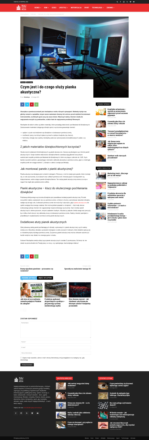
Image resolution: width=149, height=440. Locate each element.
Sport (86, 8)
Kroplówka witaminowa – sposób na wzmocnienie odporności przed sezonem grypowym (118, 112)
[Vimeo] (130, 2)
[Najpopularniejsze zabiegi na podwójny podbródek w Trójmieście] (101, 185)
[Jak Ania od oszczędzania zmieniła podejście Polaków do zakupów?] (31, 289)
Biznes (37, 8)
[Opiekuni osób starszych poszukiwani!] (101, 158)
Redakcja (27, 97)
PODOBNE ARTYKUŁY (29, 278)
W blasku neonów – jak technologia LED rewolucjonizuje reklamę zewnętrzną (122, 415)
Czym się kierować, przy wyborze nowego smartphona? (80, 423)
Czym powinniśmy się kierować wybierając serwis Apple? (121, 384)
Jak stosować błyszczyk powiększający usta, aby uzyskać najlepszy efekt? (122, 425)
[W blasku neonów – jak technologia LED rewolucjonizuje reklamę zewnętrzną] (103, 415)
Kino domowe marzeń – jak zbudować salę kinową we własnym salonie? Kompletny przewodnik (79, 302)
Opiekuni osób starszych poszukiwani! (117, 157)
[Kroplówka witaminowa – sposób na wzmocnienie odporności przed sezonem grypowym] (101, 111)
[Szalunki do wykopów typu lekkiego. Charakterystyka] (103, 395)
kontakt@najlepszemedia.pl (33, 408)
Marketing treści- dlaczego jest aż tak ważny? (118, 174)
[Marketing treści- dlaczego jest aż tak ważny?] (101, 175)
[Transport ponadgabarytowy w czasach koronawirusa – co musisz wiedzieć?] (101, 133)
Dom (45, 8)
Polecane (33, 14)
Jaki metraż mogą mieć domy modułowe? (78, 384)
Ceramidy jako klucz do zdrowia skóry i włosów (116, 122)
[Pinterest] (32, 104)
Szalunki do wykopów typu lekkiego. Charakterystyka (120, 394)
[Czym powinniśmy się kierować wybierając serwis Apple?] (103, 386)
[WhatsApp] (36, 104)
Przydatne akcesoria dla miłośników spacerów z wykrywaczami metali (117, 195)
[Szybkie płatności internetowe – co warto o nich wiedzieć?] (101, 206)
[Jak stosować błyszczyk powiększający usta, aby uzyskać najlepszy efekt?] (103, 425)
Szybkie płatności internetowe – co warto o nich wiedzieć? (117, 205)
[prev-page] (21, 310)
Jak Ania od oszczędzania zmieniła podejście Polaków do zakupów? (30, 301)
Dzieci (54, 8)
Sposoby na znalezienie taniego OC (77, 269)
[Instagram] (123, 2)
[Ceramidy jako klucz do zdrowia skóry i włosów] (101, 123)
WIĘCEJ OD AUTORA (45, 278)
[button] (117, 2)
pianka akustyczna (80, 202)
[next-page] (25, 310)
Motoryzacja (76, 8)
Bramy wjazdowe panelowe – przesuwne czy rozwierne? (36, 270)
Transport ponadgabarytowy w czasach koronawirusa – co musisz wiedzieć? (118, 133)
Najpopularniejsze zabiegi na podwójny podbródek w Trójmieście (117, 185)
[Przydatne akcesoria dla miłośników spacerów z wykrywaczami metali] (101, 195)
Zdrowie (110, 8)
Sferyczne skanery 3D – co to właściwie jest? (79, 404)
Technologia (97, 8)
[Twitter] (127, 2)
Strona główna (24, 14)
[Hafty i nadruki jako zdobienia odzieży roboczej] (61, 415)
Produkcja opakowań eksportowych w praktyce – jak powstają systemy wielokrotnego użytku (55, 302)
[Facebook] (120, 2)
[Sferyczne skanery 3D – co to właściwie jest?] (61, 405)
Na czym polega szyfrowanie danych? (120, 404)
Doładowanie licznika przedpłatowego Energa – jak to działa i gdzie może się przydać (117, 217)
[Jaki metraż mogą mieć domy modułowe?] (61, 386)
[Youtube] (133, 2)
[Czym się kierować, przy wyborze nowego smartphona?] (61, 424)
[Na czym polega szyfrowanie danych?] (103, 405)
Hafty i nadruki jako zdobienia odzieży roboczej (79, 414)
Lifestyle (62, 8)
